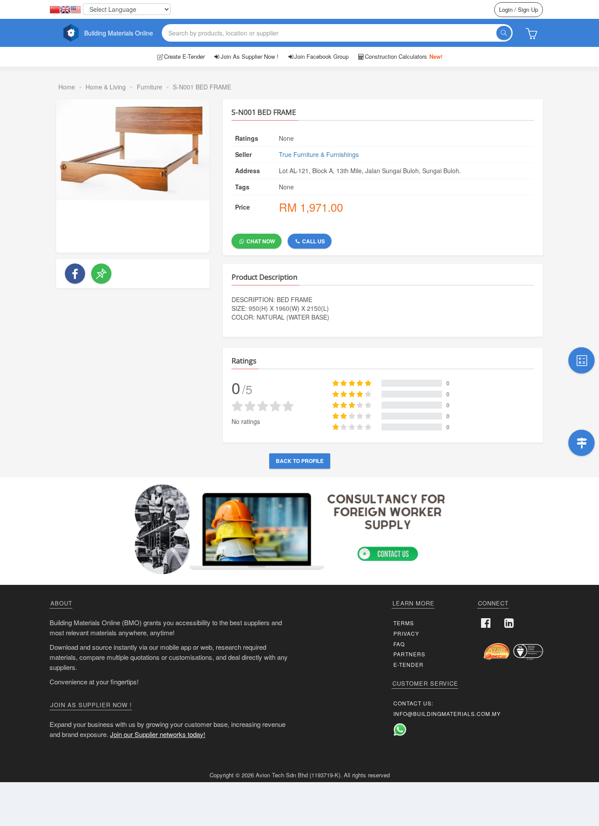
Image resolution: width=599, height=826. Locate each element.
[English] (65, 10)
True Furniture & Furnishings (319, 154)
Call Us (313, 241)
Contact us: (413, 703)
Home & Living (106, 86)
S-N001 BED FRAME (202, 86)
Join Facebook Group (321, 56)
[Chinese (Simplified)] (55, 10)
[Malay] (76, 10)
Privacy (406, 633)
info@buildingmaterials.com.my (447, 713)
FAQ (399, 644)
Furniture (149, 86)
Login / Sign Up (518, 9)
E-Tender (408, 664)
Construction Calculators (403, 56)
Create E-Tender (184, 56)
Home (66, 86)
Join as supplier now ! (249, 56)
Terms (403, 623)
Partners (409, 654)
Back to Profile (300, 461)
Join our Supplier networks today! (157, 734)
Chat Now (260, 241)
